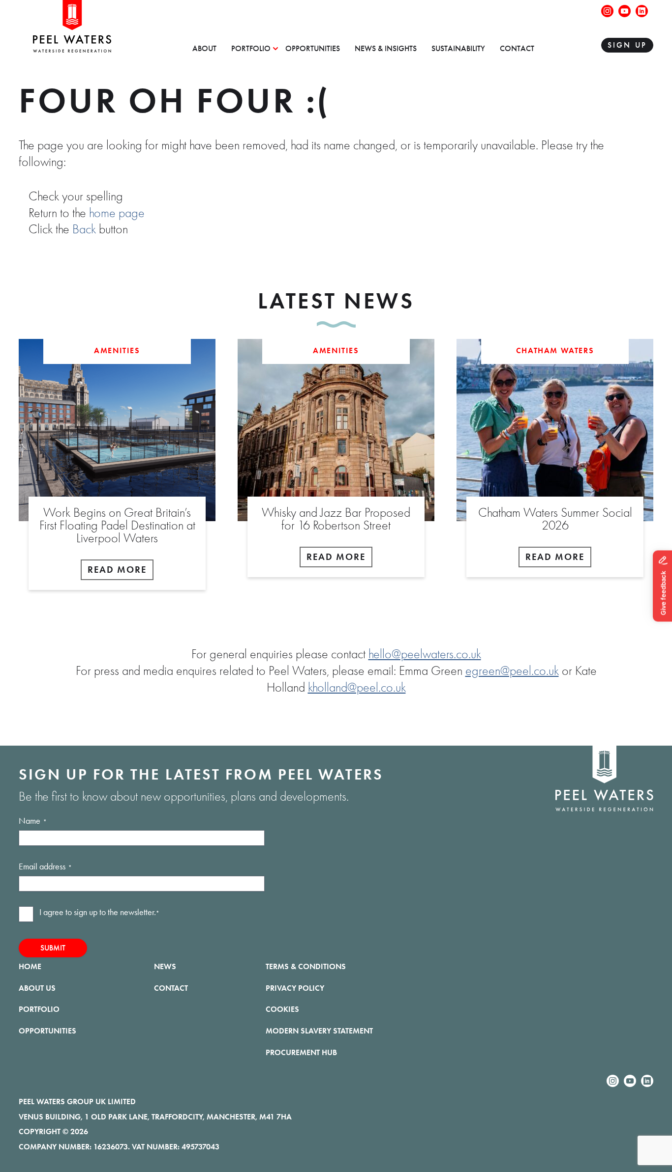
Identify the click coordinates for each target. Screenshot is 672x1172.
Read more (117, 569)
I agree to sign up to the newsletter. (99, 912)
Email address (45, 866)
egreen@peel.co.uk (512, 671)
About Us (37, 988)
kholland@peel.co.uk (357, 687)
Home (30, 966)
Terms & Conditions (306, 966)
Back (84, 229)
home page (117, 213)
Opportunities (312, 49)
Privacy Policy (295, 988)
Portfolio (251, 49)
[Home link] (72, 48)
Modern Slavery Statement (319, 1030)
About (204, 49)
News (165, 966)
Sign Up (627, 45)
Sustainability (458, 49)
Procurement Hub (301, 1052)
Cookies (282, 1009)
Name (33, 820)
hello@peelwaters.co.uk (424, 654)
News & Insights (386, 49)
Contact (517, 49)
